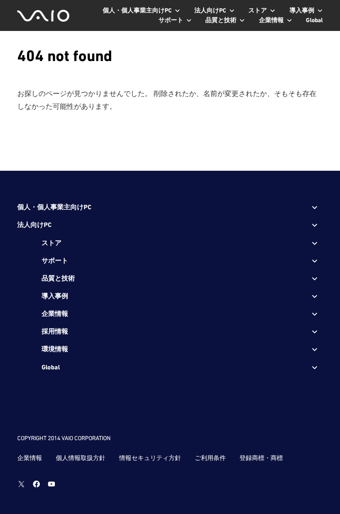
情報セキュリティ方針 (150, 457)
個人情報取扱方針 (80, 457)
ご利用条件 (210, 457)
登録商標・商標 (261, 457)
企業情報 (29, 457)
